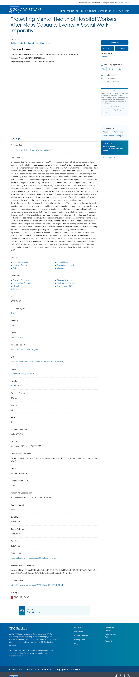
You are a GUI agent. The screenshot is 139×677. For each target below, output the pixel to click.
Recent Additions (88, 10)
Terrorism (17, 289)
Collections (72, 10)
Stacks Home (79, 627)
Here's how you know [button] (122, 3)
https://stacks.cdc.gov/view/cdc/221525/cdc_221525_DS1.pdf (37, 585)
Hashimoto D (19, 43)
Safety (15, 268)
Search (125, 10)
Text (13, 313)
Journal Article (17, 337)
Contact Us (109, 641)
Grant (13, 325)
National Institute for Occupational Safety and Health (33, 558)
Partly (111, 69)
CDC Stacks (17, 628)
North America (17, 385)
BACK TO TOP (109, 157)
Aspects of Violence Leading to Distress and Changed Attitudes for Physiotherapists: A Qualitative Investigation (115, 132)
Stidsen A (48, 150)
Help (115, 10)
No (119, 69)
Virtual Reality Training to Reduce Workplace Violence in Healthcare (115, 135)
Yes (103, 69)
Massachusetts (17, 349)
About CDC (31, 669)
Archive (75, 669)
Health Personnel (20, 262)
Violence (60, 268)
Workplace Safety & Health (22, 373)
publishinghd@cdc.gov (110, 81)
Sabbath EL (32, 43)
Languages (60, 669)
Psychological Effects (66, 286)
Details (104, 56)
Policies (46, 669)
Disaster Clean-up (21, 280)
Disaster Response (65, 280)
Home (62, 10)
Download (114, 42)
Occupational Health (65, 265)
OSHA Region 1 (33, 349)
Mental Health (63, 262)
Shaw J (43, 43)
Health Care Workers (66, 283)
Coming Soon (104, 10)
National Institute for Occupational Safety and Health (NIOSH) (37, 361)
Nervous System (20, 265)
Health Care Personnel (22, 283)
